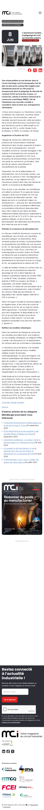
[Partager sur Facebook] (29, 70)
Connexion (6, 807)
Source (5, 407)
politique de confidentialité (11, 722)
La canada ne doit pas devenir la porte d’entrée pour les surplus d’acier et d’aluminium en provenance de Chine (20, 451)
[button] (39, 13)
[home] (12, 12)
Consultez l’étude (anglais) (13, 402)
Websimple (34, 805)
